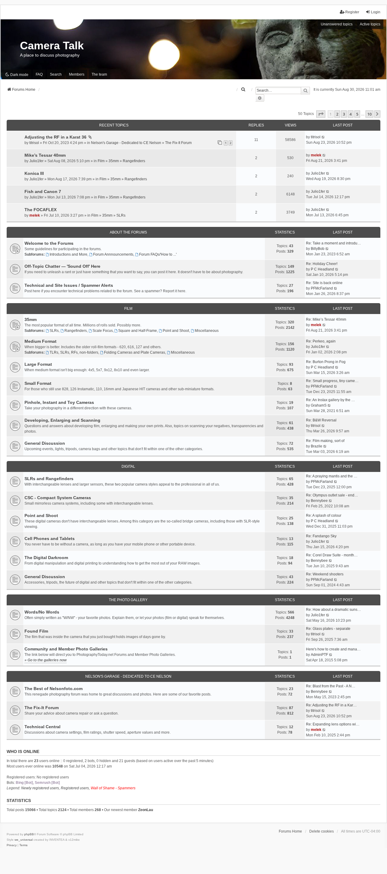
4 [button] (351, 114)
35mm (114, 161)
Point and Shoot (176, 331)
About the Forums (128, 232)
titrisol (34, 143)
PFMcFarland (322, 288)
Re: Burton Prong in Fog (326, 362)
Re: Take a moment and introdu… (333, 243)
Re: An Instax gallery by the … (330, 400)
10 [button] (369, 114)
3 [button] (344, 114)
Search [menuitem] (56, 74)
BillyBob (317, 249)
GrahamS (319, 405)
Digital (128, 466)
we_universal (24, 839)
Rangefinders (134, 161)
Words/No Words (41, 612)
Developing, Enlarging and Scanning (62, 420)
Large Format (38, 364)
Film (101, 161)
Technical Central (42, 726)
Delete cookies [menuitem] (321, 831)
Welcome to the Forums (48, 243)
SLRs (120, 215)
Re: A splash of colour (323, 515)
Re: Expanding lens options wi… (332, 724)
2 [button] (337, 114)
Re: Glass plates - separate (328, 629)
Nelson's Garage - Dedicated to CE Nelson (126, 143)
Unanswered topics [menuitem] (337, 24)
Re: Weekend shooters (324, 574)
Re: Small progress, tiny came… (332, 381)
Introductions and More (68, 254)
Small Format (37, 383)
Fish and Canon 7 (42, 191)
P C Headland (322, 269)
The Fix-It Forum (178, 143)
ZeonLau (145, 810)
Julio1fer (36, 161)
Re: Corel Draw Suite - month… (332, 555)
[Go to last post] (323, 137)
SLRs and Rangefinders (48, 478)
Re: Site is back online (324, 283)
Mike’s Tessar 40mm (45, 155)
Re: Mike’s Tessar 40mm (326, 319)
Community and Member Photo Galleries (66, 648)
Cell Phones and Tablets (49, 538)
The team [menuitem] (99, 74)
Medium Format (40, 341)
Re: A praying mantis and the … (331, 476)
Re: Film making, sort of (325, 441)
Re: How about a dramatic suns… (333, 609)
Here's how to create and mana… (333, 649)
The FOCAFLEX (40, 209)
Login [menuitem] (375, 12)
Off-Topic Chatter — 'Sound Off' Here (62, 266)
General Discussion (44, 443)
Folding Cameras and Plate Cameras (134, 352)
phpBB (29, 834)
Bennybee (319, 501)
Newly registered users (40, 788)
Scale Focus (103, 331)
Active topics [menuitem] (370, 24)
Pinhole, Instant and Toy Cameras (59, 402)
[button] (320, 114)
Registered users (75, 788)
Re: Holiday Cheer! (321, 264)
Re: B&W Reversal (321, 420)
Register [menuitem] (352, 12)
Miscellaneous (207, 331)
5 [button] (357, 114)
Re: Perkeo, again (321, 341)
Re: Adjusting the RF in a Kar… (331, 705)
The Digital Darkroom (46, 557)
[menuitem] (243, 89)
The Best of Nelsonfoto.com (53, 688)
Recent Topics (113, 125)
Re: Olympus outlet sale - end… (332, 495)
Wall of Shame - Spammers (113, 788)
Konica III (34, 173)
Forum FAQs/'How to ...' (158, 254)
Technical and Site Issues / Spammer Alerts (68, 285)
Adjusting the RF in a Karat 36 (55, 137)
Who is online (23, 751)
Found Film (36, 631)
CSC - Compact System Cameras (57, 497)
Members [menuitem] (76, 74)
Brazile (316, 446)
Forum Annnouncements (113, 254)
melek (316, 155)
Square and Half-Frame (137, 331)
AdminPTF (319, 655)
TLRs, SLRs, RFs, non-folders (74, 352)
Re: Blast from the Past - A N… (330, 686)
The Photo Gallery (128, 600)
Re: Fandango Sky (321, 536)
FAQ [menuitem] (39, 74)
